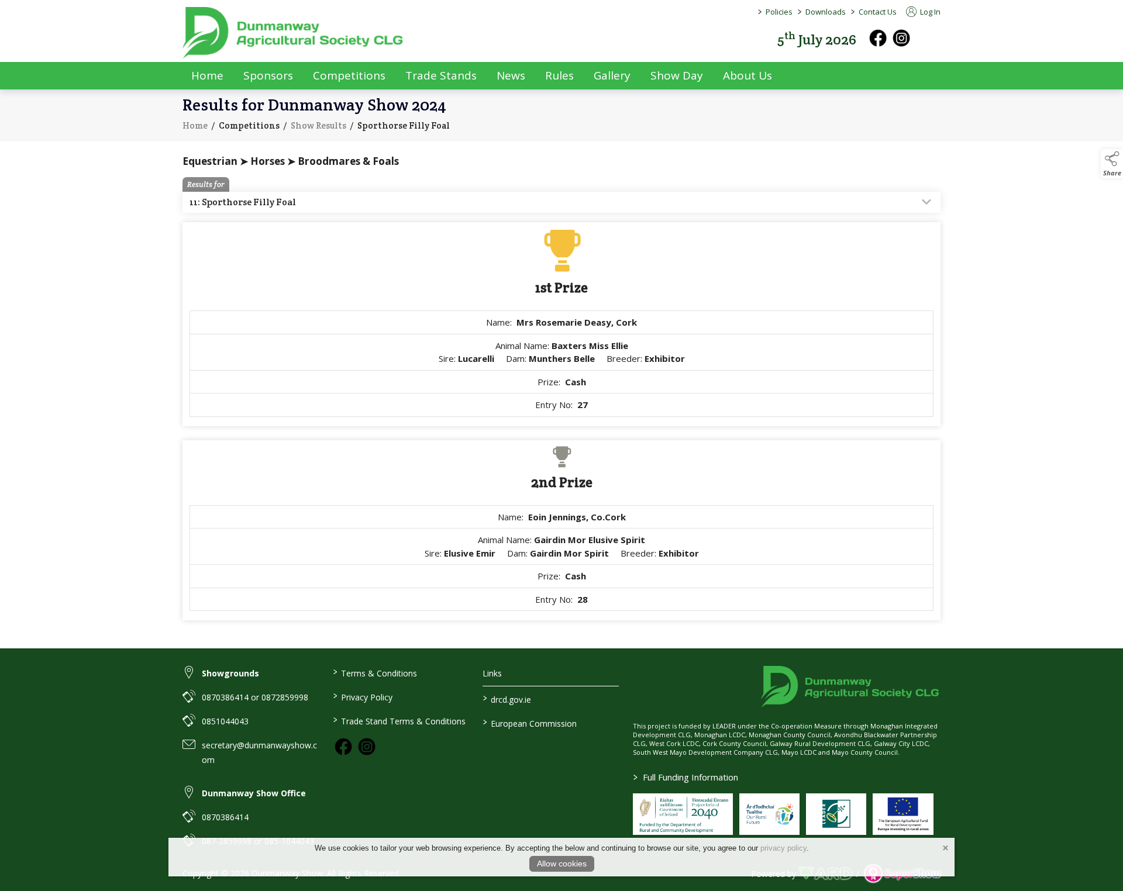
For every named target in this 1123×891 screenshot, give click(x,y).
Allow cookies (562, 863)
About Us (747, 75)
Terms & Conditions (374, 672)
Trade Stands (441, 75)
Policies (779, 11)
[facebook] (878, 38)
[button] (932, 38)
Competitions (349, 75)
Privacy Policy (362, 696)
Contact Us (878, 11)
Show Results (318, 125)
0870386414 (225, 817)
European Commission (530, 722)
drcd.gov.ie (507, 698)
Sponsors (268, 75)
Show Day (676, 75)
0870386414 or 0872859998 (255, 697)
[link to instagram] (367, 746)
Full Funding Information (685, 777)
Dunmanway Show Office (254, 793)
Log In (929, 11)
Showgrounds (230, 673)
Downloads (825, 11)
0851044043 (225, 721)
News (511, 75)
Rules (559, 75)
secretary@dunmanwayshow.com (259, 752)
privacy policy (783, 848)
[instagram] (901, 38)
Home (207, 75)
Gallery (612, 75)
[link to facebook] (343, 746)
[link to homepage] (293, 32)
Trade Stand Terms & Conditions (399, 720)
